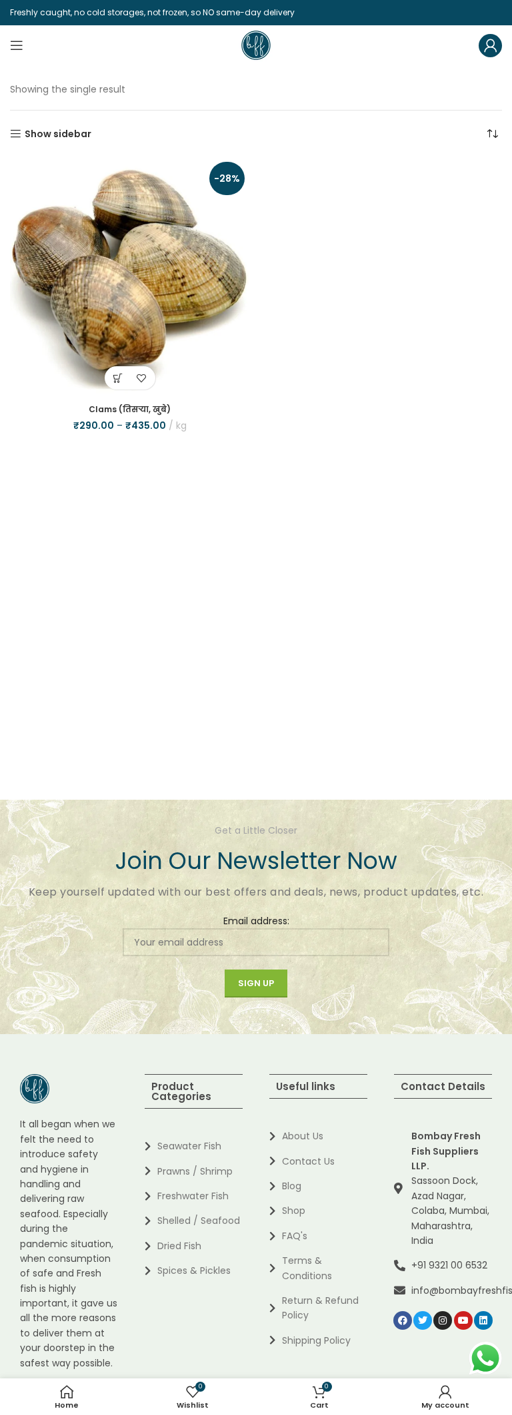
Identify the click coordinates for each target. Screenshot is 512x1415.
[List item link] (194, 1146)
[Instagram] (442, 1320)
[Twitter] (422, 1320)
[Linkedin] (483, 1320)
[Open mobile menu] (16, 45)
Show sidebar (58, 134)
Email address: (256, 921)
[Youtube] (463, 1320)
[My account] (490, 45)
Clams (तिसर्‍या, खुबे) (130, 409)
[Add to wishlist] (141, 378)
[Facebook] (402, 1320)
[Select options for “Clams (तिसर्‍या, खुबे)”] (118, 378)
